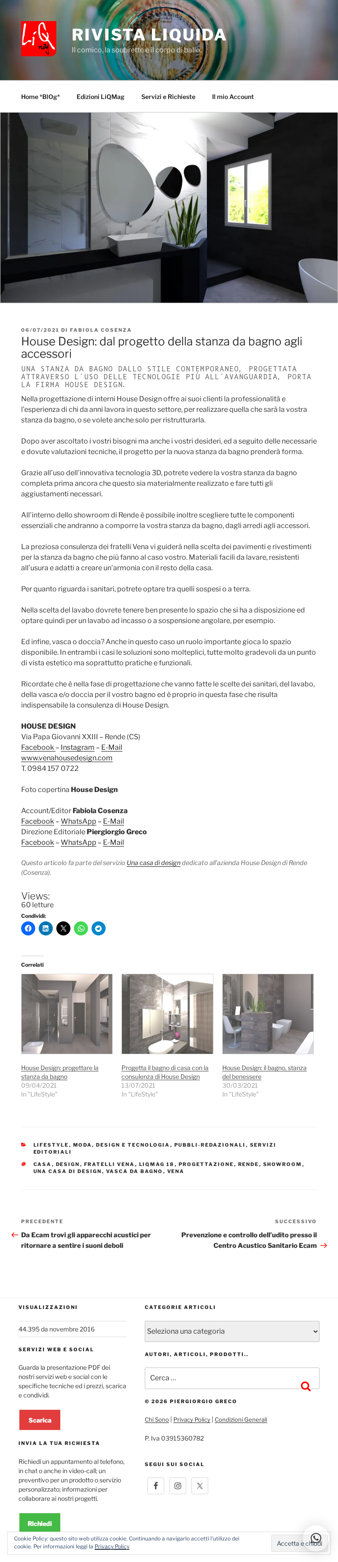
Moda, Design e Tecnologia (121, 1145)
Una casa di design (153, 863)
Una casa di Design (67, 1171)
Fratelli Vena (109, 1164)
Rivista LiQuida (150, 34)
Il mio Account (233, 96)
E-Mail (111, 747)
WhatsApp (78, 821)
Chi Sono (157, 1419)
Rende (248, 1164)
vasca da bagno (134, 1171)
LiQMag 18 (157, 1164)
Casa (42, 1164)
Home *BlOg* (40, 96)
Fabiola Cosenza (101, 330)
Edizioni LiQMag (101, 96)
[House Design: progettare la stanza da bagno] (67, 1014)
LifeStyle (51, 1145)
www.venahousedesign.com (67, 758)
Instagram (78, 747)
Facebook (38, 747)
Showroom (282, 1164)
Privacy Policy (191, 1419)
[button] (316, 1538)
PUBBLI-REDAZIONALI (210, 1145)
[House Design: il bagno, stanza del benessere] (268, 1014)
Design (68, 1164)
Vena (176, 1171)
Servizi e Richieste (168, 96)
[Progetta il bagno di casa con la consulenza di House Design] (167, 1014)
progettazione (206, 1164)
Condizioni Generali (241, 1419)
